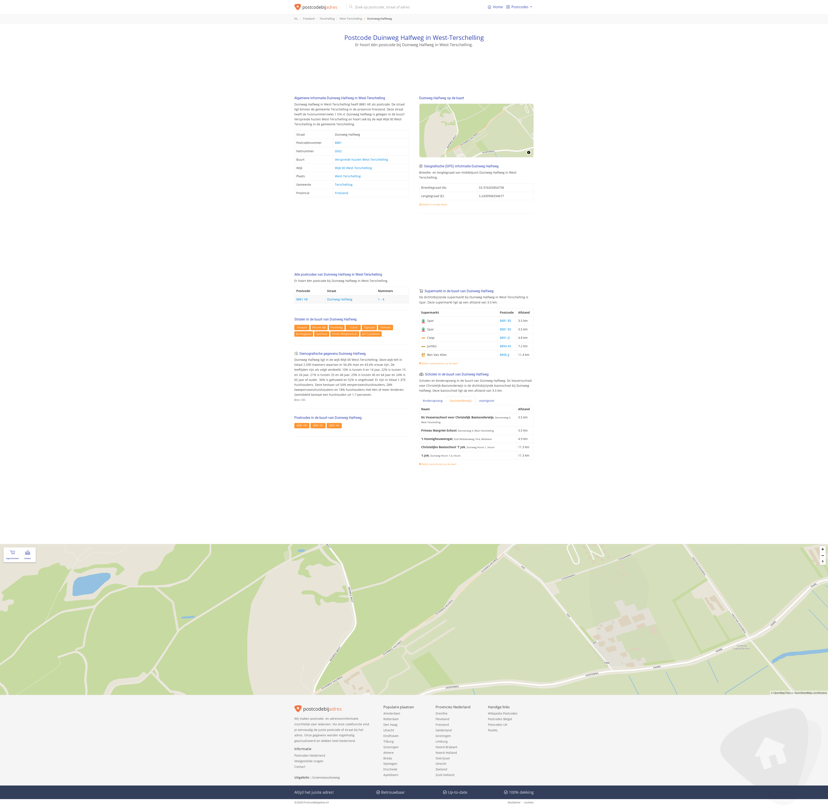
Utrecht (388, 730)
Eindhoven (391, 736)
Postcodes (520, 7)
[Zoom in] (823, 549)
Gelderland (444, 730)
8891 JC (505, 338)
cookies (529, 802)
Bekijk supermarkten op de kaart (439, 363)
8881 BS (505, 321)
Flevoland (442, 719)
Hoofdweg (337, 327)
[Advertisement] (414, 67)
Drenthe (441, 713)
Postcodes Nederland (309, 755)
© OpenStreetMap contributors (809, 692)
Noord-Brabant (446, 747)
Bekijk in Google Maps (434, 204)
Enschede (390, 769)
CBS (303, 399)
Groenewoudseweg (326, 777)
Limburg (442, 741)
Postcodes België (500, 719)
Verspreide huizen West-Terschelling (361, 159)
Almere (388, 753)
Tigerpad (369, 327)
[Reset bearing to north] (823, 562)
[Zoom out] (823, 555)
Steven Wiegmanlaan (345, 334)
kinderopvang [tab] (433, 401)
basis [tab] (461, 401)
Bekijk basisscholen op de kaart (438, 464)
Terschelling (344, 184)
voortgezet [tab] (486, 401)
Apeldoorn (390, 775)
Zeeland (441, 769)
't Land (353, 327)
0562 (338, 151)
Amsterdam (391, 713)
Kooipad (302, 327)
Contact (299, 767)
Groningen (391, 747)
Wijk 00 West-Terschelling (353, 168)
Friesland (341, 193)
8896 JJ (504, 355)
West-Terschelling (348, 176)
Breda (387, 758)
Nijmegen (390, 764)
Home (498, 7)
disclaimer (514, 802)
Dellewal (385, 327)
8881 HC (318, 425)
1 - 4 (381, 299)
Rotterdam (391, 719)
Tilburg (388, 741)
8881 (338, 143)
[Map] (476, 130)
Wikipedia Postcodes (503, 713)
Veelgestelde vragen (308, 761)
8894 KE (505, 346)
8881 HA (334, 425)
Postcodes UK (497, 725)
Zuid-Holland (445, 775)
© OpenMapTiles (781, 692)
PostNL (493, 730)
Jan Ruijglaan (303, 334)
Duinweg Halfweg (339, 299)
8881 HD (302, 425)
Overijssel (443, 758)
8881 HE (302, 299)
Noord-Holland (446, 753)
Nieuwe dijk (319, 327)
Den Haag (390, 725)
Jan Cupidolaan (371, 334)
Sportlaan (322, 334)
